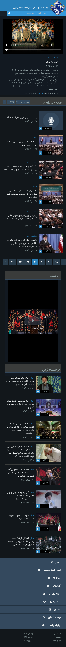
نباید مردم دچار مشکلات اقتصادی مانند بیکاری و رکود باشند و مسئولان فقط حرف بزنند (20, 194)
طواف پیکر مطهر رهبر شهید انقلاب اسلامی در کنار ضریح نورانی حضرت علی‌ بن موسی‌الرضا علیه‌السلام (20, 428)
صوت (35, 113)
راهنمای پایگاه (28, 633)
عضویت (58, 637)
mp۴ (40, 94)
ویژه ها (57, 578)
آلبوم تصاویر (54, 594)
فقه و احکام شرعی (52, 570)
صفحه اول (57, 633)
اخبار (32, 378)
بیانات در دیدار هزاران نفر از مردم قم (22, 117)
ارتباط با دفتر (54, 625)
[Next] (5, 262)
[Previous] (63, 262)
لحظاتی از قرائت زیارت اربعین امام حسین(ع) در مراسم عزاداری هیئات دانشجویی (21, 541)
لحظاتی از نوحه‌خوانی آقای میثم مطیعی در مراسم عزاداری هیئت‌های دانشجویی (20, 473)
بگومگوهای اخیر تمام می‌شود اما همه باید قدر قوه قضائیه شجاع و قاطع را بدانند (20, 168)
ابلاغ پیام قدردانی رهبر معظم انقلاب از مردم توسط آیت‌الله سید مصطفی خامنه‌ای (20, 381)
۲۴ (12, 262)
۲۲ (28, 262)
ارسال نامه (42, 13)
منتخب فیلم (53, 57)
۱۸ (56, 262)
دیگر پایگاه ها (28, 640)
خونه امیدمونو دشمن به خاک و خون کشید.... (21, 517)
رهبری (57, 610)
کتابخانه (56, 586)
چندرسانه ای (54, 618)
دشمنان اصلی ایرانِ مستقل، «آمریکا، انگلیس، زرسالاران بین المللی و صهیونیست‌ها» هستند (22, 243)
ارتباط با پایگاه (28, 637)
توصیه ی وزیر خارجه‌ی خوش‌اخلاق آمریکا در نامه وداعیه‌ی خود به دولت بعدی (22, 218)
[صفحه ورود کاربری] (9, 13)
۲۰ (42, 262)
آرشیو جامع (57, 640)
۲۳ (20, 262)
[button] (3, 13)
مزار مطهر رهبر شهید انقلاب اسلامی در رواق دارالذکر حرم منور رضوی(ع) (20, 404)
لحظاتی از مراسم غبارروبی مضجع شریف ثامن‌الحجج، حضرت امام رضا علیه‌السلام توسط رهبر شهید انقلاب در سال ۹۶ (20, 451)
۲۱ (35, 262)
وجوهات (30, 13)
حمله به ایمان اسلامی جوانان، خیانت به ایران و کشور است (21, 143)
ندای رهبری (55, 602)
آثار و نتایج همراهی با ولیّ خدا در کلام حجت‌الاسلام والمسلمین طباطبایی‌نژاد (20, 495)
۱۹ (49, 262)
